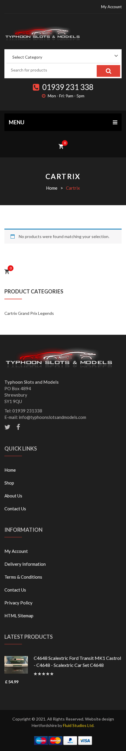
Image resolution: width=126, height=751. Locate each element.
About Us (13, 495)
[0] (61, 145)
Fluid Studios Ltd (78, 725)
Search (108, 71)
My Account (111, 6)
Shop (9, 482)
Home (51, 188)
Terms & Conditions (23, 577)
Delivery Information (25, 564)
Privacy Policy (18, 602)
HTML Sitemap (18, 615)
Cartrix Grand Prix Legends (29, 313)
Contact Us (15, 508)
